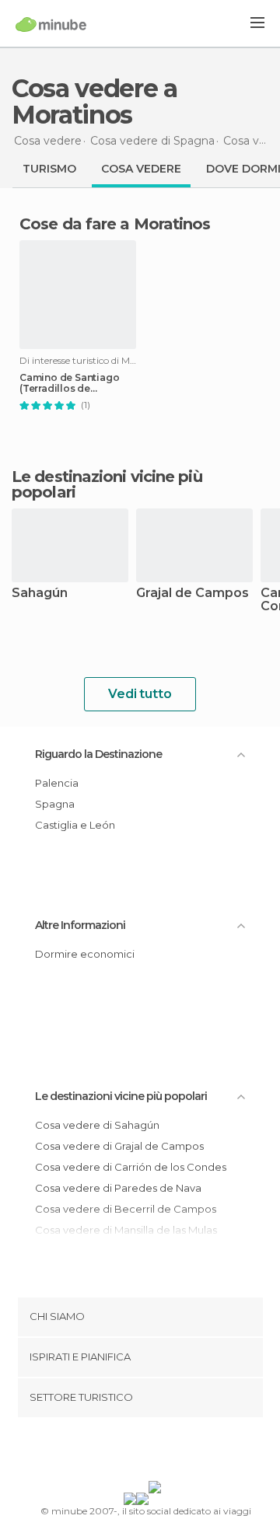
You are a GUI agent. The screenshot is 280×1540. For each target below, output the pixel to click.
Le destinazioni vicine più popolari (107, 484)
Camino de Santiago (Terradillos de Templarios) (69, 383)
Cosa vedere (141, 169)
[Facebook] (116, 1452)
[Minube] (51, 24)
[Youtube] (176, 1452)
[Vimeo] (156, 1452)
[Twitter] (136, 1452)
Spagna (55, 804)
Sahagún (40, 593)
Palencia (57, 783)
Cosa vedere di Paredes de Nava (118, 1188)
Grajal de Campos (192, 593)
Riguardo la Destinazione (98, 754)
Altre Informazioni (80, 925)
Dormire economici (85, 954)
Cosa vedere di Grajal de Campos (119, 1146)
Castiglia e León (75, 825)
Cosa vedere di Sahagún (97, 1125)
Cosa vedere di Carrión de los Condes (130, 1167)
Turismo (49, 169)
